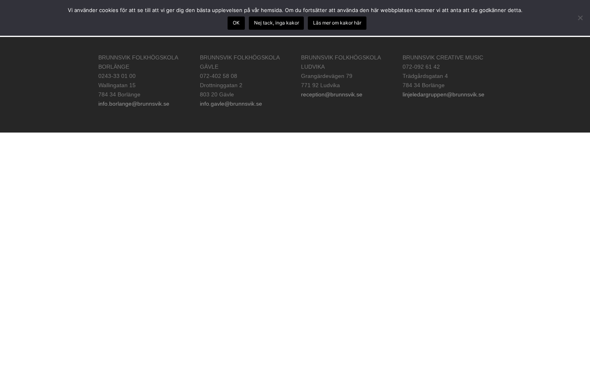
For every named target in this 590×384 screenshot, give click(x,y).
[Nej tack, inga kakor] (580, 18)
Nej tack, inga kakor (276, 23)
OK (236, 23)
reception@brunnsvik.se (331, 94)
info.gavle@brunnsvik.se (231, 103)
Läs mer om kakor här (337, 23)
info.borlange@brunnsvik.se (133, 103)
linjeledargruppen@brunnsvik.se (443, 94)
